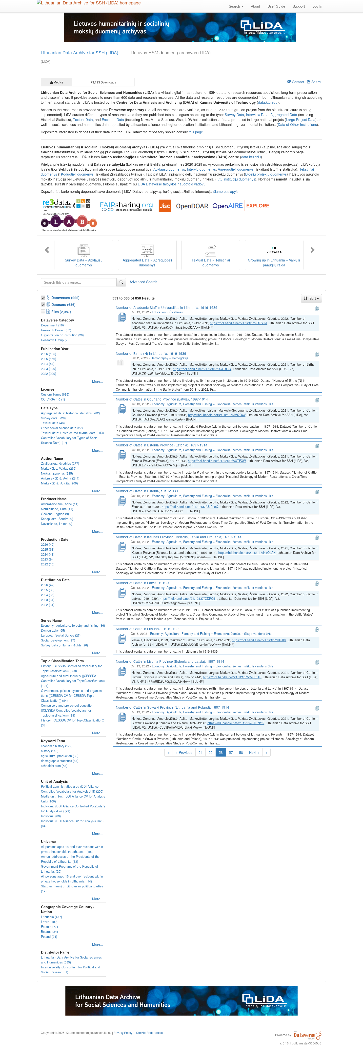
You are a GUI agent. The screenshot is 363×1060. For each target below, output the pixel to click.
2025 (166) (48, 359)
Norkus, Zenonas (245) (57, 473)
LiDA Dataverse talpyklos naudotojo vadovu (171, 183)
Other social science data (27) (62, 428)
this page (196, 131)
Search (235, 6)
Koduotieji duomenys (77, 174)
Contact (297, 81)
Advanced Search (143, 281)
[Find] (121, 282)
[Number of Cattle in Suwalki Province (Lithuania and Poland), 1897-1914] (122, 717)
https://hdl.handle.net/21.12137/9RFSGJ (238, 323)
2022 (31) (47, 604)
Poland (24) (49, 936)
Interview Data (257, 114)
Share (315, 81)
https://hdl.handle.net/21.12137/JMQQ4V (216, 415)
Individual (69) (51, 816)
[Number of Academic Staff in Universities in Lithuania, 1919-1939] (122, 317)
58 (241, 752)
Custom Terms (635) (55, 394)
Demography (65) (53, 630)
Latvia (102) (49, 922)
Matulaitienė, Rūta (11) (57, 509)
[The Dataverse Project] (307, 1034)
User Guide (276, 6)
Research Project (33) (56, 330)
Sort (312, 298)
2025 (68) (47, 549)
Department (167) (53, 325)
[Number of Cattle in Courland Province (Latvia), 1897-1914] (122, 409)
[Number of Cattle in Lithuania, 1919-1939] (122, 638)
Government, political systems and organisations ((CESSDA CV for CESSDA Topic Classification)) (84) (72, 695)
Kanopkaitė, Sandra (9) (57, 519)
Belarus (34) (49, 931)
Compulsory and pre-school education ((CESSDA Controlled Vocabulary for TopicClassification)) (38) (67, 710)
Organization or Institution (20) (62, 335)
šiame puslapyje (226, 191)
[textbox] (79, 282)
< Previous (184, 752)
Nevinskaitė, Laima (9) (56, 523)
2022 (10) (47, 564)
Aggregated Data (283, 114)
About (255, 6)
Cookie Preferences (149, 1032)
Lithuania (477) (51, 917)
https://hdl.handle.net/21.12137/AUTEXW (217, 461)
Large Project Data (300, 119)
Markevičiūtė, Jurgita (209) (59, 483)
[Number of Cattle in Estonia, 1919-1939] (122, 500)
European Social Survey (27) (61, 635)
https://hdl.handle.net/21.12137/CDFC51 (188, 598)
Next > (254, 752)
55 (211, 752)
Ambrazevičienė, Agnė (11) (59, 504)
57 (231, 752)
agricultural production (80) (59, 756)
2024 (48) (47, 554)
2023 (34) (47, 600)
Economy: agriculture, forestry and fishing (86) (73, 625)
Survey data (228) (53, 418)
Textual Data (83, 119)
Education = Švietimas (167, 312)
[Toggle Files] (43, 310)
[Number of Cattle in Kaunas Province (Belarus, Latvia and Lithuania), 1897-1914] (122, 546)
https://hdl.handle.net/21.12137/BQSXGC (202, 369)
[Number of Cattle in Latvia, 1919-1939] (122, 592)
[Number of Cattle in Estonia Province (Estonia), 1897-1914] (122, 454)
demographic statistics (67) (59, 761)
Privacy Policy (123, 1032)
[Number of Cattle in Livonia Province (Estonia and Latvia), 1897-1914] (122, 671)
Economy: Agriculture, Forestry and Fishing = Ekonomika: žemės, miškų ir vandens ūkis (212, 404)
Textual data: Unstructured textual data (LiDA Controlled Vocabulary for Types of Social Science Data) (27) (72, 438)
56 (222, 753)
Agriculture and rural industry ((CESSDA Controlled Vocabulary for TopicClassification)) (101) (73, 681)
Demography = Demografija (169, 358)
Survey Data (234, 114)
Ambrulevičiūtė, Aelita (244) (60, 478)
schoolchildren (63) (54, 765)
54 (200, 752)
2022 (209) (48, 373)
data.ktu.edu (268, 102)
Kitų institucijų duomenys (236, 179)
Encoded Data (113, 119)
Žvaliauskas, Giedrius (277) (60, 463)
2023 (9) (47, 559)
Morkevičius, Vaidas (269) (58, 468)
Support (299, 6)
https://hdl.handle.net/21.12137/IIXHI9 (259, 640)
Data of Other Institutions (297, 124)
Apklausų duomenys (169, 169)
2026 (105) (48, 354)
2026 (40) (47, 544)
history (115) (49, 751)
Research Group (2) (54, 340)
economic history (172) (56, 746)
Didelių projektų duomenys (266, 174)
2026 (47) (47, 585)
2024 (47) (47, 363)
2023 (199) (48, 368)
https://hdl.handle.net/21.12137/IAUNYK (235, 723)
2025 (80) (47, 590)
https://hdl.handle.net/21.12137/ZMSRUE (232, 677)
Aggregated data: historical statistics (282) (70, 413)
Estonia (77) (49, 926)
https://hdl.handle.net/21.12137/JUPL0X (190, 506)
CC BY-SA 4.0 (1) (53, 399)
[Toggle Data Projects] (43, 303)
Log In (317, 6)
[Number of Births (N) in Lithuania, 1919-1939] (122, 363)
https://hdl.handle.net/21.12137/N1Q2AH (247, 552)
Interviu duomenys (201, 169)
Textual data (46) (53, 423)
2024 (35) (47, 595)
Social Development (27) (58, 640)
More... (97, 381)
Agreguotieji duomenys (236, 169)
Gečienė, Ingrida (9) (55, 514)
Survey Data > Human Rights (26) (64, 645)
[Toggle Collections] (43, 297)
